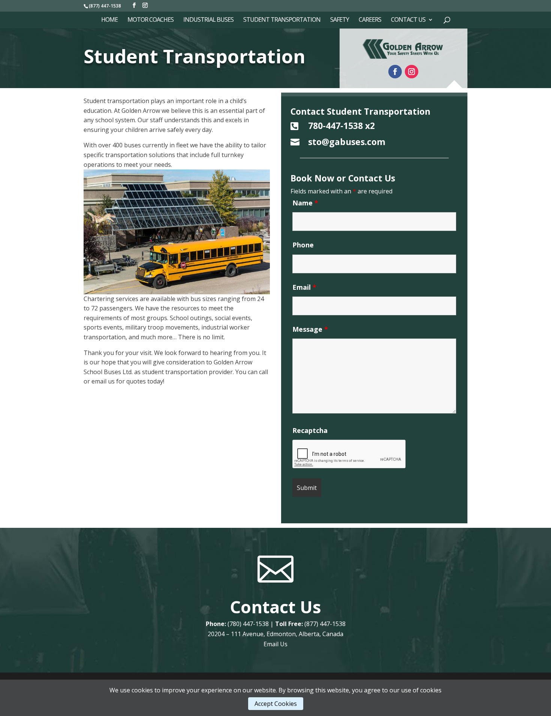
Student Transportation (281, 20)
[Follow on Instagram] (411, 71)
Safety (339, 20)
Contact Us (408, 20)
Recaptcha (310, 430)
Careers (370, 20)
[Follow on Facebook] (395, 71)
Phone (303, 244)
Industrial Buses (208, 20)
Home (109, 20)
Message (310, 329)
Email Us (275, 644)
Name (305, 202)
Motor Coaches (150, 20)
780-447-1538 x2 (341, 126)
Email (304, 287)
